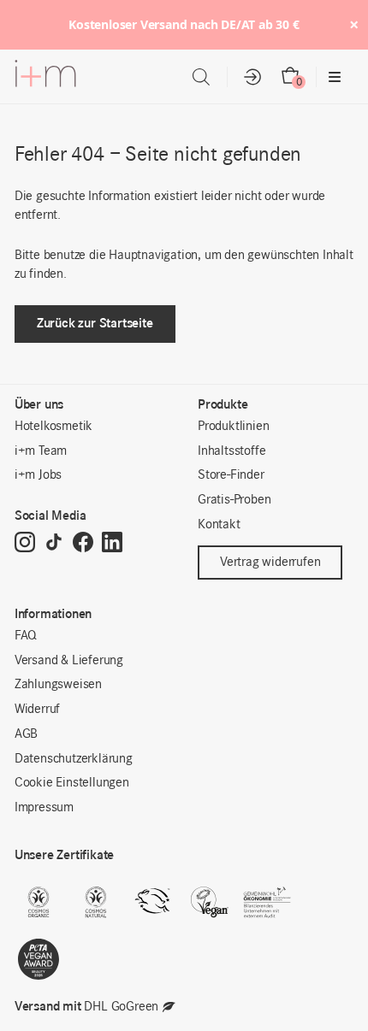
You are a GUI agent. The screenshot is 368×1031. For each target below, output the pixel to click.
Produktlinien (233, 426)
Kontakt (219, 525)
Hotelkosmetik (53, 426)
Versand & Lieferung (69, 661)
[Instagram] (25, 543)
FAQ (26, 636)
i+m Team (41, 451)
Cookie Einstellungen (72, 783)
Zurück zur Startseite (95, 323)
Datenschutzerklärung (74, 759)
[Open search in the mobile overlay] (201, 77)
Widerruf (37, 709)
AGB (26, 734)
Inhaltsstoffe (231, 451)
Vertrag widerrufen (270, 562)
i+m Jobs (38, 475)
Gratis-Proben (234, 500)
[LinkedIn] (112, 543)
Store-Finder (231, 475)
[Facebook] (83, 543)
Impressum (44, 808)
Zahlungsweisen (58, 685)
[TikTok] (54, 543)
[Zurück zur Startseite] (45, 77)
